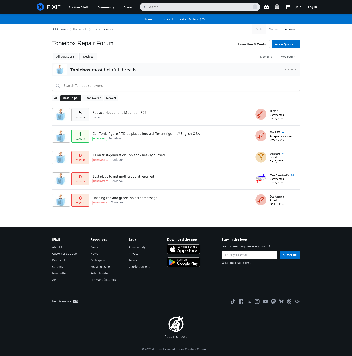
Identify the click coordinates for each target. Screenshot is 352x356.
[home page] (49, 7)
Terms (133, 260)
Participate (97, 260)
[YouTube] (265, 301)
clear (289, 69)
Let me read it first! (238, 263)
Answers (291, 29)
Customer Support (64, 254)
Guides (273, 29)
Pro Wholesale (100, 267)
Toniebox (107, 29)
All (56, 98)
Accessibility (137, 247)
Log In (312, 7)
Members (266, 56)
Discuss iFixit (61, 260)
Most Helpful (71, 98)
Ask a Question (285, 44)
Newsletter (59, 273)
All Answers (60, 29)
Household (80, 29)
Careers (57, 267)
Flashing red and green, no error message (124, 197)
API (54, 280)
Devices (88, 56)
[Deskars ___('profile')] (260, 157)
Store (128, 7)
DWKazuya (277, 196)
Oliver (274, 111)
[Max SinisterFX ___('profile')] (260, 178)
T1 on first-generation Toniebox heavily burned (128, 155)
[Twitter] (249, 301)
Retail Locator (99, 273)
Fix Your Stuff (78, 7)
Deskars (275, 154)
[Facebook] (241, 301)
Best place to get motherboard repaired (123, 176)
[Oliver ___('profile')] (260, 114)
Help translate (62, 301)
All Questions (65, 56)
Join (298, 7)
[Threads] (289, 301)
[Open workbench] (266, 7)
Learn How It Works (252, 44)
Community (106, 7)
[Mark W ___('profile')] (260, 135)
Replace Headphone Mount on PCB (119, 112)
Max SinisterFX (279, 175)
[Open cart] (288, 7)
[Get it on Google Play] (183, 262)
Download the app (182, 239)
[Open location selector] (277, 7)
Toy (94, 29)
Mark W (275, 132)
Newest (111, 98)
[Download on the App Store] (183, 249)
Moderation (288, 56)
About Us (58, 247)
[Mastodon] (273, 301)
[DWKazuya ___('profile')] (260, 199)
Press (94, 247)
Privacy (133, 254)
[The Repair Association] (297, 301)
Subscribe (290, 255)
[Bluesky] (281, 301)
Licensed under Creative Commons (187, 349)
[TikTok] (232, 301)
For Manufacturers (103, 280)
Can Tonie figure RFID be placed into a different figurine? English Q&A (146, 133)
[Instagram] (257, 301)
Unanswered (92, 98)
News (94, 254)
